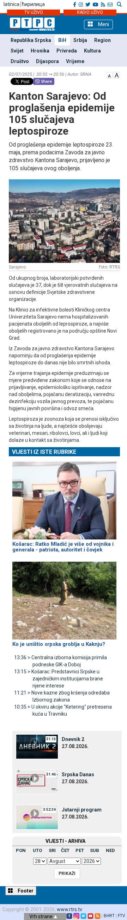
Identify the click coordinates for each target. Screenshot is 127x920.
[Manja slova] (109, 75)
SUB (94, 850)
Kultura (92, 51)
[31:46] (37, 781)
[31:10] (37, 746)
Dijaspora (47, 61)
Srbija (80, 40)
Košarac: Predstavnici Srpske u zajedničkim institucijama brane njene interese (58, 679)
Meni (103, 24)
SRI (52, 850)
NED (110, 850)
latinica (11, 4)
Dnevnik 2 (73, 739)
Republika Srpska (31, 40)
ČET (65, 850)
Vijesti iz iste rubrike (44, 452)
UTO (37, 850)
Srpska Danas (78, 774)
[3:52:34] (37, 817)
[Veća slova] (117, 75)
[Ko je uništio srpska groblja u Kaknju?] (64, 597)
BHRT (109, 915)
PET (79, 850)
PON (21, 850)
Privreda (66, 51)
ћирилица (33, 4)
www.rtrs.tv (69, 909)
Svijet (17, 51)
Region (102, 40)
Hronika (40, 51)
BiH (62, 40)
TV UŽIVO (33, 12)
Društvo (20, 61)
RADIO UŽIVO (90, 12)
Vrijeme (75, 61)
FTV (121, 915)
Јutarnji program (82, 810)
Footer (25, 891)
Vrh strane (41, 916)
